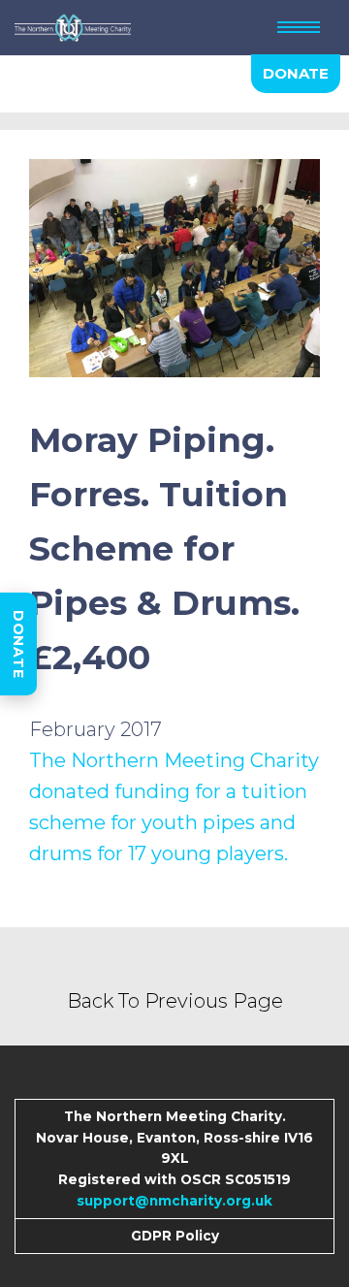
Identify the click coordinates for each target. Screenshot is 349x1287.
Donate (18, 644)
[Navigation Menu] (298, 27)
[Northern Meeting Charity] (73, 28)
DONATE (296, 73)
